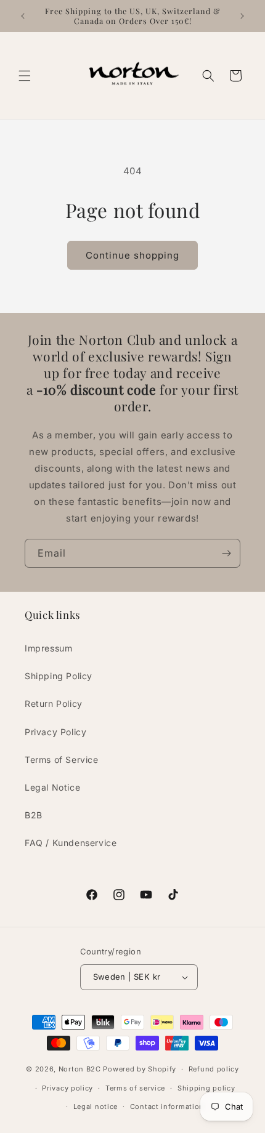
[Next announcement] (242, 16)
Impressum (48, 648)
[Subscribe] (226, 553)
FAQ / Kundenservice (70, 842)
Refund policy (214, 1069)
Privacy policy (67, 1088)
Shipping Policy (58, 676)
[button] (24, 75)
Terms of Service (62, 759)
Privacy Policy (55, 732)
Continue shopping (132, 255)
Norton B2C (80, 1069)
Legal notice (95, 1106)
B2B (34, 815)
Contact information (167, 1106)
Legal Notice (52, 787)
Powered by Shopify (139, 1069)
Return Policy (54, 703)
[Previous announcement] (22, 16)
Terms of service (135, 1088)
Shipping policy (206, 1088)
